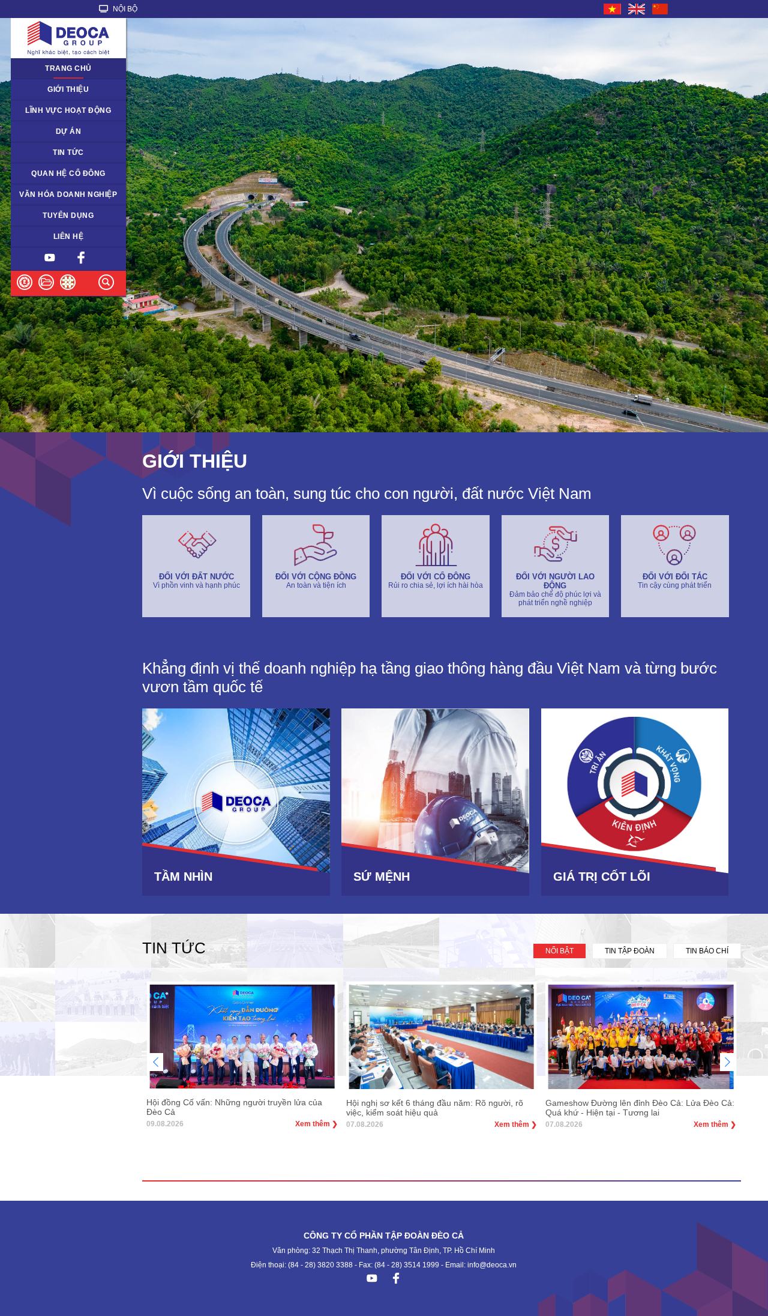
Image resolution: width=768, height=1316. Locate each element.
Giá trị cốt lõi (39, 194)
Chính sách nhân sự (52, 215)
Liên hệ (68, 236)
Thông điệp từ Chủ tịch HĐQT (57, 93)
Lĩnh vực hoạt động (68, 110)
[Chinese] (660, 9)
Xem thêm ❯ (316, 1124)
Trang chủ (68, 68)
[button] (727, 1062)
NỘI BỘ (124, 9)
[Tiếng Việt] (613, 9)
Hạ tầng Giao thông (51, 131)
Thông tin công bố (49, 173)
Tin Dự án (34, 152)
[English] (637, 9)
